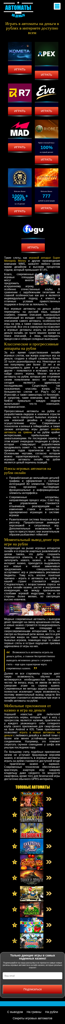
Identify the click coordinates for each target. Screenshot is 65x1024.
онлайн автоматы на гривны (32, 431)
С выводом (15, 1012)
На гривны (34, 1012)
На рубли (51, 1012)
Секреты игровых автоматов (32, 1018)
